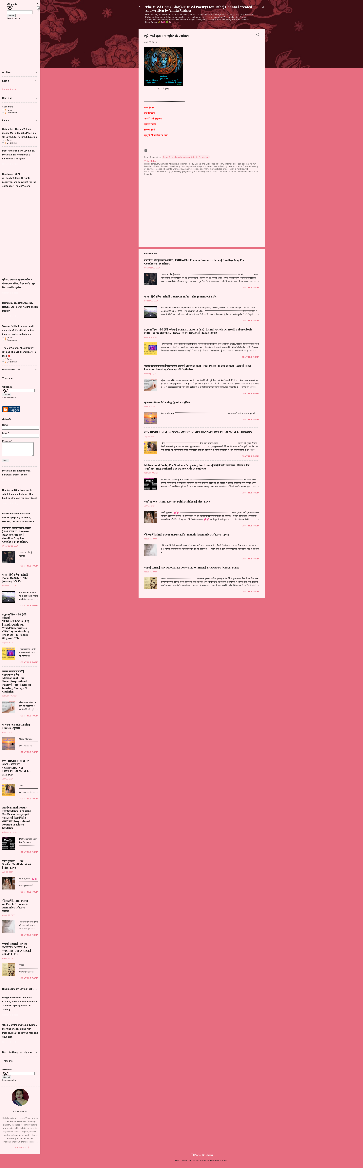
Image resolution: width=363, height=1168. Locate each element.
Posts (9, 110)
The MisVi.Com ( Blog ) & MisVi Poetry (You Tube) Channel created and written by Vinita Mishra (198, 8)
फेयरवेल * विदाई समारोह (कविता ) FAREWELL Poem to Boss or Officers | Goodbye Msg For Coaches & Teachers (16, 534)
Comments (11, 112)
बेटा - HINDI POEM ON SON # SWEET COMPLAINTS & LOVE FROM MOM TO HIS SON (198, 432)
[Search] (263, 7)
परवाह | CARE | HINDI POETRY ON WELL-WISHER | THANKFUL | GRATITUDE (191, 567)
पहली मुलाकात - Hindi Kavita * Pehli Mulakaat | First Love (177, 501)
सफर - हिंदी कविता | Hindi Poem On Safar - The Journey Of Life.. (180, 296)
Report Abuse (9, 89)
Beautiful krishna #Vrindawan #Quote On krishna (185, 157)
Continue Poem (250, 287)
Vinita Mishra (20, 1111)
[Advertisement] (20, 230)
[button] (257, 35)
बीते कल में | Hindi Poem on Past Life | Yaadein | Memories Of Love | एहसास (186, 534)
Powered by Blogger (203, 1155)
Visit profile (20, 1147)
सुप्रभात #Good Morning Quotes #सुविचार (167, 402)
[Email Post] (146, 151)
